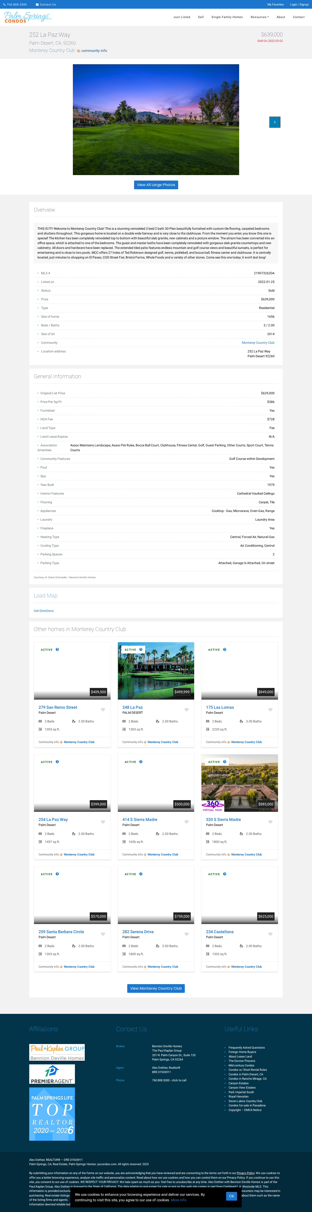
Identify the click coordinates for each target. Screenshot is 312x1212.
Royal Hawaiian (239, 1096)
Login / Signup (299, 4)
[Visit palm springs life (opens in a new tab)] (52, 1114)
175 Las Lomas (220, 707)
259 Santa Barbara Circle (61, 931)
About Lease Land (240, 1056)
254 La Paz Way (53, 819)
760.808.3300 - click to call (169, 1080)
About (281, 17)
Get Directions (44, 611)
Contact (299, 17)
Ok (231, 1196)
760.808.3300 (17, 4)
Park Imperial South (241, 1092)
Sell (201, 17)
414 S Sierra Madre (139, 819)
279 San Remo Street (58, 707)
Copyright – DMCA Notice (245, 1110)
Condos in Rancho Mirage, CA (248, 1078)
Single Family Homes (227, 17)
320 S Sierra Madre (223, 819)
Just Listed (181, 17)
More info (178, 1200)
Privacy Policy (245, 1173)
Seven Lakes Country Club (245, 1101)
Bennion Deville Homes (167, 1046)
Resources (259, 17)
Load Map (46, 595)
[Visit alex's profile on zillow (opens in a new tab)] (52, 1074)
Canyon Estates (239, 1083)
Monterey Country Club (68, 50)
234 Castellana (220, 931)
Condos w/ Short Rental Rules (248, 1069)
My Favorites (275, 4)
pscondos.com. (107, 1164)
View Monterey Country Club (156, 988)
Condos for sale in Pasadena (247, 1105)
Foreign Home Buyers (242, 1052)
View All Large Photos (156, 184)
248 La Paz (132, 707)
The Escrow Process (242, 1061)
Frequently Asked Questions (247, 1047)
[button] (274, 122)
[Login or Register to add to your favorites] (103, 710)
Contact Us (48, 4)
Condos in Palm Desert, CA (246, 1074)
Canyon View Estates (242, 1087)
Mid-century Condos (241, 1065)
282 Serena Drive (138, 931)
